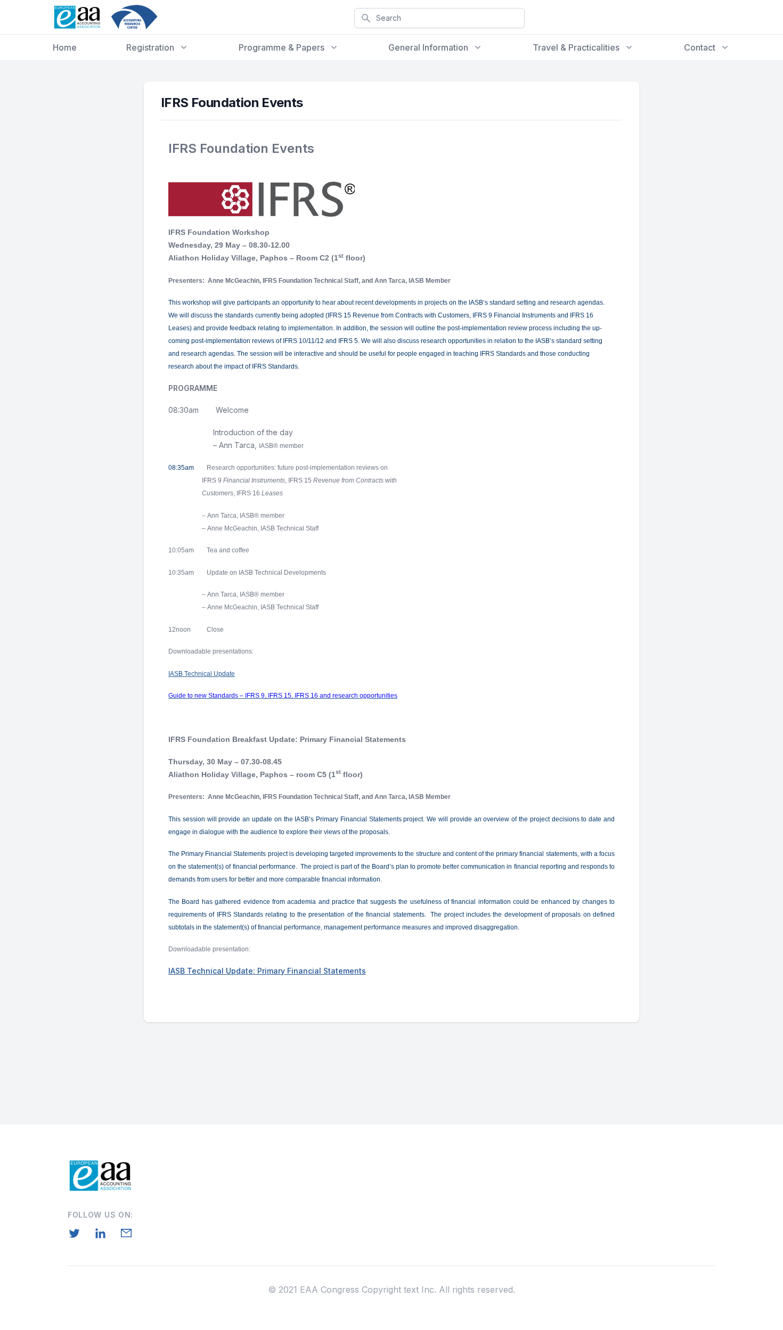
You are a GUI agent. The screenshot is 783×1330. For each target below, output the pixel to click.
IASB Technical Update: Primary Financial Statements (267, 970)
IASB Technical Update (201, 674)
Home (65, 47)
